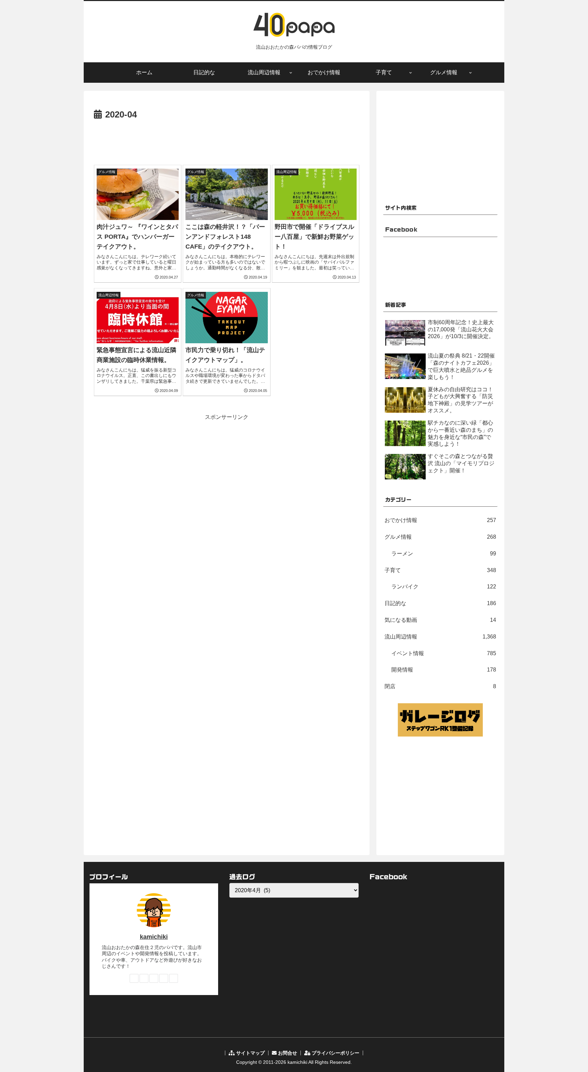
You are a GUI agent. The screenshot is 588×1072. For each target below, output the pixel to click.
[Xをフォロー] (144, 978)
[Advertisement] (226, 141)
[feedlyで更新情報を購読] (163, 978)
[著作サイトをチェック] (134, 978)
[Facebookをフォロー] (153, 978)
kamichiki (154, 936)
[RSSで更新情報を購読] (173, 978)
